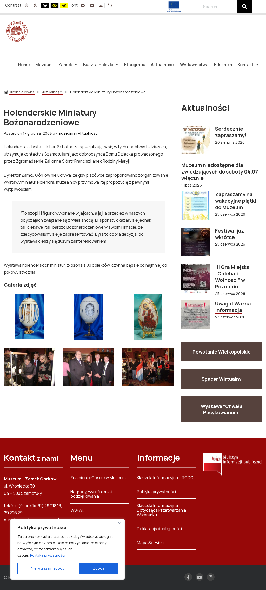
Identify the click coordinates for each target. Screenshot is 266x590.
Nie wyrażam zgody (47, 568)
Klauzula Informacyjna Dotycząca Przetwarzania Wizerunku (161, 510)
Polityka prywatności (47, 555)
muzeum (66, 133)
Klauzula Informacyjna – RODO (165, 478)
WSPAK (77, 510)
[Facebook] (188, 577)
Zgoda (98, 568)
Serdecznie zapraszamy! (231, 132)
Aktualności (52, 91)
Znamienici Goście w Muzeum (98, 478)
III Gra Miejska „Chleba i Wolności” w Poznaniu (232, 277)
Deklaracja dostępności (159, 528)
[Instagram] (211, 577)
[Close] (119, 523)
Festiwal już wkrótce (229, 234)
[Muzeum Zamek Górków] (17, 31)
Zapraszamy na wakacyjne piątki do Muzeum (235, 201)
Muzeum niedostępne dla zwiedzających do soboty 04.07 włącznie (219, 172)
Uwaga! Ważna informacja (233, 306)
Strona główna (22, 91)
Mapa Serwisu (150, 543)
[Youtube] (199, 577)
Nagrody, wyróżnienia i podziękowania (91, 494)
